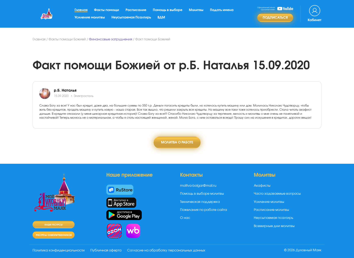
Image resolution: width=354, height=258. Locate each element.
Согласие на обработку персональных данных (166, 250)
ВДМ (161, 17)
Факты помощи (106, 10)
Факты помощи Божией (67, 39)
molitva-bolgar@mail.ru (198, 185)
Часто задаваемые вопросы (277, 193)
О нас (185, 217)
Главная (81, 10)
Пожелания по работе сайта (203, 209)
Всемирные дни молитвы (274, 226)
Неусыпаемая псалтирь (273, 217)
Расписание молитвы (271, 209)
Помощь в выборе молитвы (202, 193)
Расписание (136, 10)
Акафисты (262, 185)
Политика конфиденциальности (59, 250)
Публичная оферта (105, 250)
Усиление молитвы (90, 17)
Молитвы (196, 10)
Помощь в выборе (167, 10)
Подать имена (222, 10)
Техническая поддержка (200, 201)
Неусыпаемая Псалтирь (131, 17)
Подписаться (275, 17)
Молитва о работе (177, 142)
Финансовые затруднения (110, 39)
